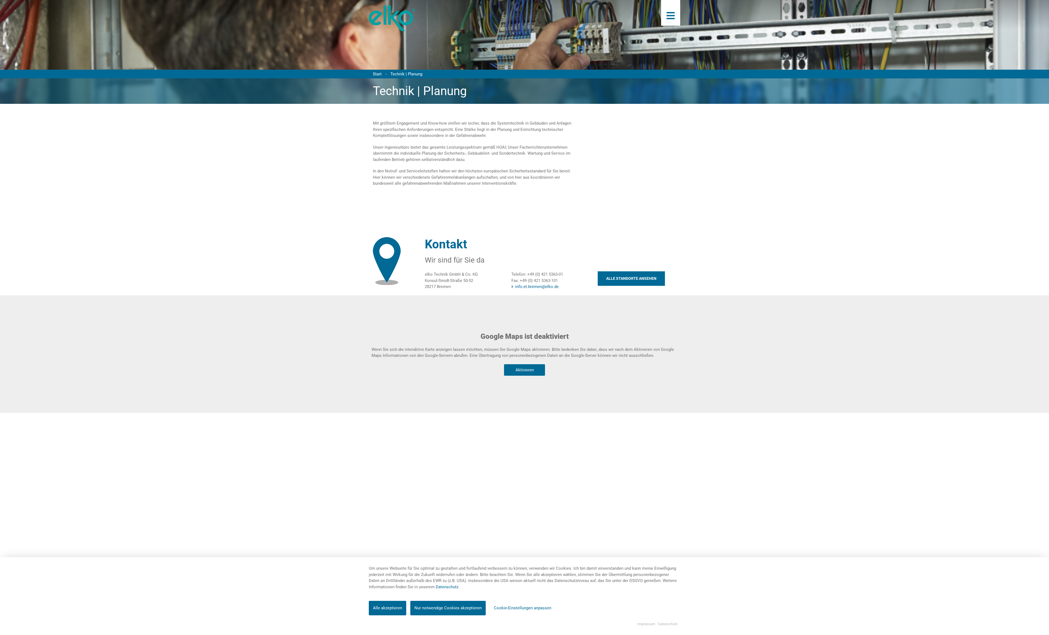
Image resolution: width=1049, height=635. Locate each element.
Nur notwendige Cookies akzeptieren (448, 607)
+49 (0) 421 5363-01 (545, 274)
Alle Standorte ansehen (631, 278)
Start (377, 74)
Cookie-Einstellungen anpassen (522, 607)
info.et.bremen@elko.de (537, 286)
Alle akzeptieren (387, 607)
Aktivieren (524, 370)
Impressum (646, 624)
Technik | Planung (406, 74)
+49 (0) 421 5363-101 (539, 280)
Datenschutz (447, 586)
